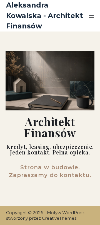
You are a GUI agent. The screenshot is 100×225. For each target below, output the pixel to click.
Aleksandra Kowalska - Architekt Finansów (44, 15)
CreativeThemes (59, 218)
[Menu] (91, 15)
